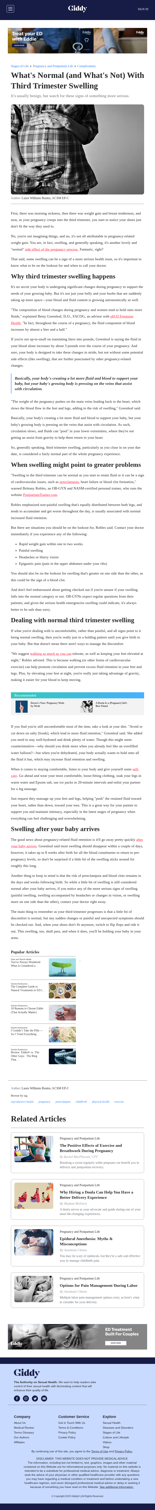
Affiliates (19, 1442)
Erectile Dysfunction (19, 984)
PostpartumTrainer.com (40, 495)
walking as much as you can (50, 654)
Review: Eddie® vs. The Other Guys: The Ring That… (25, 1056)
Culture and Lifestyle (116, 1437)
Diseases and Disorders (118, 1427)
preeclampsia (69, 482)
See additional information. (117, 1487)
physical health (100, 1101)
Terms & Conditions (70, 1427)
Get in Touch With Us (71, 1422)
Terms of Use (99, 1451)
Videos (107, 1442)
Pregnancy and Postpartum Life (53, 66)
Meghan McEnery (75, 1203)
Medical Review (24, 1427)
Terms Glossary (24, 1432)
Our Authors (21, 1437)
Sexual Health (111, 1422)
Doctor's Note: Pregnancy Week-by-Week (48, 704)
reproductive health (22, 1101)
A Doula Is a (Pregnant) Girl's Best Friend (111, 704)
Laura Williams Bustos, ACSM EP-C (45, 198)
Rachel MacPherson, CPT (81, 1157)
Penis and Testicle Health (21, 959)
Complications (86, 66)
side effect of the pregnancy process (51, 249)
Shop (106, 1447)
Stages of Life (20, 66)
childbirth (81, 1101)
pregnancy (44, 1101)
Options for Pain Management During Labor (99, 1285)
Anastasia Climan (75, 1250)
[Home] (77, 9)
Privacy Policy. (124, 1451)
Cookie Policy (66, 1437)
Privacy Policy (67, 1432)
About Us (20, 1422)
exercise (119, 1101)
